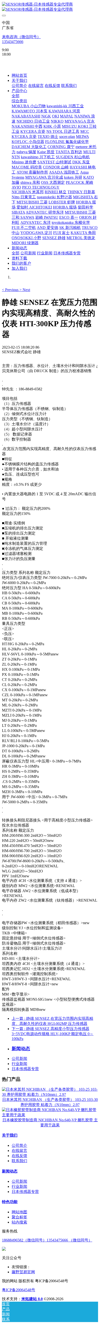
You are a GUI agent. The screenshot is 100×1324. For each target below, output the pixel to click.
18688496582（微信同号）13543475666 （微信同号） (47, 1240)
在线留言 (19, 1150)
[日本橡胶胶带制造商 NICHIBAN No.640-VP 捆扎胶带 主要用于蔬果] (50, 1115)
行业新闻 (19, 1064)
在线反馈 (19, 1156)
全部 (15, 96)
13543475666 (12, 42)
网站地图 (19, 1212)
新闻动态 (9, 1171)
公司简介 (19, 1145)
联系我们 (19, 1161)
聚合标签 (19, 1217)
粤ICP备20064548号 (18, 1290)
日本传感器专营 (25, 1069)
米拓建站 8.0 (32, 1299)
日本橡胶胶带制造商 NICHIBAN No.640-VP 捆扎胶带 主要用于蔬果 (50, 1122)
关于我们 (9, 1135)
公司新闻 (19, 1058)
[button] (10, 290)
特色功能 (9, 1202)
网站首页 (19, 75)
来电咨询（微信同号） (21, 37)
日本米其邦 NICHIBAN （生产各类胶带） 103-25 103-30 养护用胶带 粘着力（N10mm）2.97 (50, 1102)
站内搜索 (19, 1222)
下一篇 (52, 1034)
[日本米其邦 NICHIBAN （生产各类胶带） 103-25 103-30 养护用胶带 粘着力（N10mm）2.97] (50, 1094)
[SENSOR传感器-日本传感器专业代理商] (50, 7)
